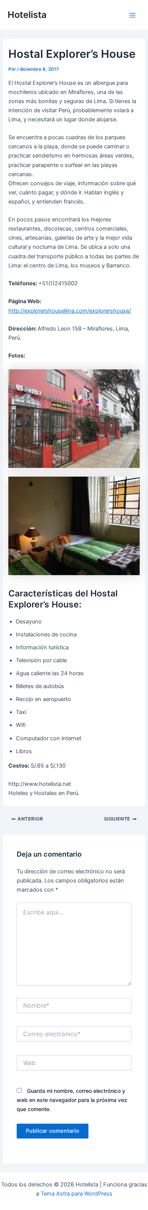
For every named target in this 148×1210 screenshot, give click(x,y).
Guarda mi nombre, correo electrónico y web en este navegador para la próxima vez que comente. (72, 1100)
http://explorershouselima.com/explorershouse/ (69, 310)
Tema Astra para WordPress (76, 1193)
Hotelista (27, 14)
